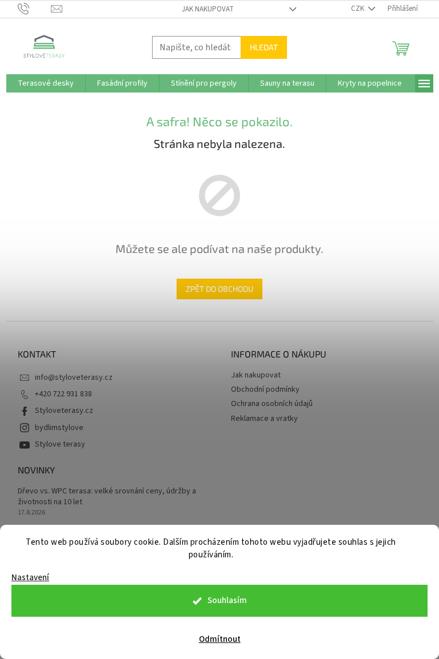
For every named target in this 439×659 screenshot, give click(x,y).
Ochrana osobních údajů (272, 403)
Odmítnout (220, 639)
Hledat (264, 47)
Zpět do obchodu (219, 289)
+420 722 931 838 (63, 394)
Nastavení (30, 577)
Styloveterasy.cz (64, 410)
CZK (358, 8)
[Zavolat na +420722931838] (34, 8)
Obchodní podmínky (265, 389)
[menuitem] (45, 83)
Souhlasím (227, 600)
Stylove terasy (60, 444)
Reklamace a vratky (264, 418)
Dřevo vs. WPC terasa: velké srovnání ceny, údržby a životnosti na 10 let (107, 497)
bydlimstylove (59, 427)
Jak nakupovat (208, 9)
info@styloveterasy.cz (74, 377)
